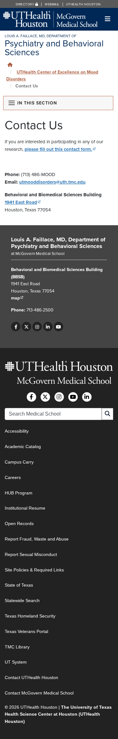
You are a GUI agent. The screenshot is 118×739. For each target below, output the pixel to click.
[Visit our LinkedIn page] (48, 326)
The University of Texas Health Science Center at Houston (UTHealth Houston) (58, 714)
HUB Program (18, 492)
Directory (25, 4)
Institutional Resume (25, 508)
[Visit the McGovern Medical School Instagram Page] (59, 397)
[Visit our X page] (26, 326)
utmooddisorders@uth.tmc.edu (52, 182)
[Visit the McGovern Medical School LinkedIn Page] (87, 397)
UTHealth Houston (83, 4)
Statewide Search (22, 600)
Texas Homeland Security (30, 615)
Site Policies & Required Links (34, 569)
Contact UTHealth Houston (31, 677)
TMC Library (17, 646)
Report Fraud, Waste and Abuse (37, 538)
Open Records (19, 523)
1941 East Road (23, 202)
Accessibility (17, 431)
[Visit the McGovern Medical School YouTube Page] (73, 397)
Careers (13, 477)
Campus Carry (19, 461)
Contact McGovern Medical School (39, 692)
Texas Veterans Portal (26, 631)
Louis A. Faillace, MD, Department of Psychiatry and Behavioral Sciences (58, 243)
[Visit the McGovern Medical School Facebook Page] (31, 397)
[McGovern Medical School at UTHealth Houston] (50, 18)
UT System (16, 662)
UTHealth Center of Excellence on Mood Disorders (52, 75)
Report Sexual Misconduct (31, 554)
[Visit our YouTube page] (58, 326)
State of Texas (19, 585)
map (17, 298)
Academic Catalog (23, 446)
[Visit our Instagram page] (37, 326)
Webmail (52, 4)
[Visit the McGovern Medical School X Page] (45, 397)
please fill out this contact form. (60, 149)
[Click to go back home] (10, 65)
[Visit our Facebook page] (15, 326)
